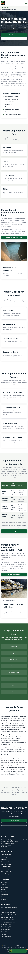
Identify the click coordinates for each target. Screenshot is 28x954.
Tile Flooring (4, 859)
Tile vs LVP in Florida (6, 910)
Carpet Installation (5, 861)
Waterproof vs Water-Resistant (8, 914)
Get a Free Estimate (14, 34)
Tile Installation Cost (6, 924)
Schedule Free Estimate (7, 939)
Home (2, 7)
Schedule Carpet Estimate (14, 574)
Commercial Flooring (6, 866)
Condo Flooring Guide (6, 927)
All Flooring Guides (5, 929)
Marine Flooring (5, 873)
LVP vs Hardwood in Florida (8, 912)
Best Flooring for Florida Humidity (9, 907)
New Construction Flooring (7, 919)
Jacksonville (14, 646)
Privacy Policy (8, 951)
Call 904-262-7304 (14, 38)
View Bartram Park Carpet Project (14, 237)
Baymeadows (4, 887)
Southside (3, 884)
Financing (3, 934)
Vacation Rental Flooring (7, 917)
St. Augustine (14, 679)
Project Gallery (4, 931)
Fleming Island (14, 659)
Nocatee (14, 692)
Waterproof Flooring (6, 864)
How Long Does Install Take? (8, 922)
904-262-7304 (4, 846)
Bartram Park (4, 889)
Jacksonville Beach (14, 672)
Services (7, 7)
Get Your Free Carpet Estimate (14, 531)
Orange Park (14, 653)
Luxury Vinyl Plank (5, 857)
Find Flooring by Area (6, 936)
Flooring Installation (6, 854)
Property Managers (5, 869)
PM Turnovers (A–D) (6, 871)
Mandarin (14, 685)
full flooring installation (17, 789)
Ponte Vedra (14, 666)
